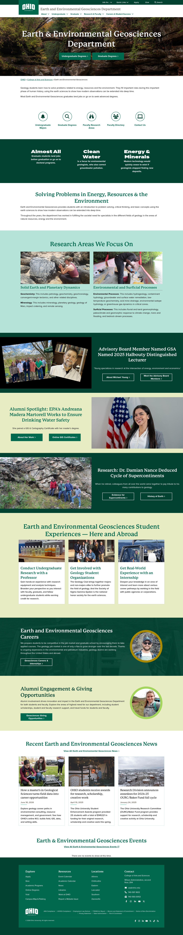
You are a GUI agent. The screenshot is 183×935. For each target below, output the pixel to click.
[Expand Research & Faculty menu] (103, 14)
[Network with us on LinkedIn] (135, 901)
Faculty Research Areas (91, 126)
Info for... (106, 2)
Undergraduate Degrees (74, 56)
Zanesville (96, 899)
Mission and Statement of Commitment (121, 911)
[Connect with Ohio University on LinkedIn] (142, 921)
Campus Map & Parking (36, 899)
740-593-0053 (134, 896)
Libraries (62, 890)
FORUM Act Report (99, 911)
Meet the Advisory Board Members (156, 377)
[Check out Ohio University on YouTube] (146, 921)
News (61, 885)
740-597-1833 (134, 892)
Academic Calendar (67, 881)
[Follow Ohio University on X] (150, 921)
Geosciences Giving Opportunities (36, 717)
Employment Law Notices (81, 911)
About (44, 14)
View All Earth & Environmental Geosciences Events (91, 846)
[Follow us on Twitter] (144, 901)
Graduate (74, 14)
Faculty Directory (115, 125)
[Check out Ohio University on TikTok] (154, 921)
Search (159, 2)
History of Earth (155, 496)
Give (147, 2)
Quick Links (122, 2)
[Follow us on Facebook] (126, 901)
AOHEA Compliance (64, 911)
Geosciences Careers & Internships (36, 662)
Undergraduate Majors (43, 126)
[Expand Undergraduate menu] (67, 14)
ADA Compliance (49, 911)
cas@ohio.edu (134, 887)
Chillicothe (96, 881)
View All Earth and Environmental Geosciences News (91, 751)
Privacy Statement (85, 913)
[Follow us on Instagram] (131, 901)
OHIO (23, 79)
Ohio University (36, 920)
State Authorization (100, 913)
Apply (136, 2)
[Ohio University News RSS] (157, 921)
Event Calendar (65, 876)
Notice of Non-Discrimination (145, 911)
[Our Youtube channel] (139, 901)
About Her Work (26, 437)
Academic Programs (34, 885)
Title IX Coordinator (115, 913)
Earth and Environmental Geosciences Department (80, 9)
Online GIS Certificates (64, 437)
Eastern (95, 885)
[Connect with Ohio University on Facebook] (135, 921)
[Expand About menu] (48, 14)
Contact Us (140, 125)
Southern (95, 894)
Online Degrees (32, 890)
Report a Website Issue (68, 899)
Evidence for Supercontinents (117, 496)
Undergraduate (58, 14)
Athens (95, 876)
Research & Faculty (92, 14)
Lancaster (96, 890)
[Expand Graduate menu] (80, 14)
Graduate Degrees (107, 56)
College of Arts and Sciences (40, 79)
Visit (27, 894)
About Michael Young (117, 377)
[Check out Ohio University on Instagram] (139, 921)
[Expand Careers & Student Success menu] (132, 14)
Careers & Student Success (118, 14)
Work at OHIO (64, 894)
